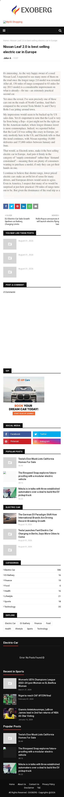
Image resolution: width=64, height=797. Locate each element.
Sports (32, 601)
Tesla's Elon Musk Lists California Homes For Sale (36, 460)
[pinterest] (17, 441)
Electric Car (32, 570)
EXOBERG (32, 792)
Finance (32, 580)
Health (32, 591)
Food (32, 585)
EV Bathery (32, 575)
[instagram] (47, 441)
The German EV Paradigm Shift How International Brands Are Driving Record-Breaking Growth (37, 517)
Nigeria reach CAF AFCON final (34, 695)
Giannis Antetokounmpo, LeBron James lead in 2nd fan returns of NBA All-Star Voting (38, 712)
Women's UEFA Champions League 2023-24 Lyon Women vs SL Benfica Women (37, 682)
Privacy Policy (48, 784)
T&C (39, 788)
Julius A (7, 58)
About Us (22, 784)
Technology (32, 606)
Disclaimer (29, 788)
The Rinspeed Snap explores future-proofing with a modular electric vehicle (37, 476)
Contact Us (34, 784)
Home (6, 40)
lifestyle (32, 596)
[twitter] (47, 434)
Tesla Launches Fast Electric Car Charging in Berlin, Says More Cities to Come (38, 533)
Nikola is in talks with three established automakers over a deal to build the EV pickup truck (39, 491)
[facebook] (17, 434)
